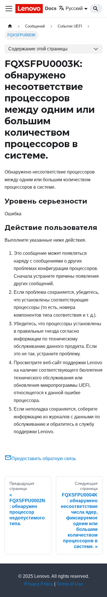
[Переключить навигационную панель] (9, 8)
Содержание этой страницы (38, 48)
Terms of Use (69, 584)
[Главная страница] (10, 26)
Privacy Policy (38, 584)
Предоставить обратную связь (43, 458)
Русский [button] (74, 8)
